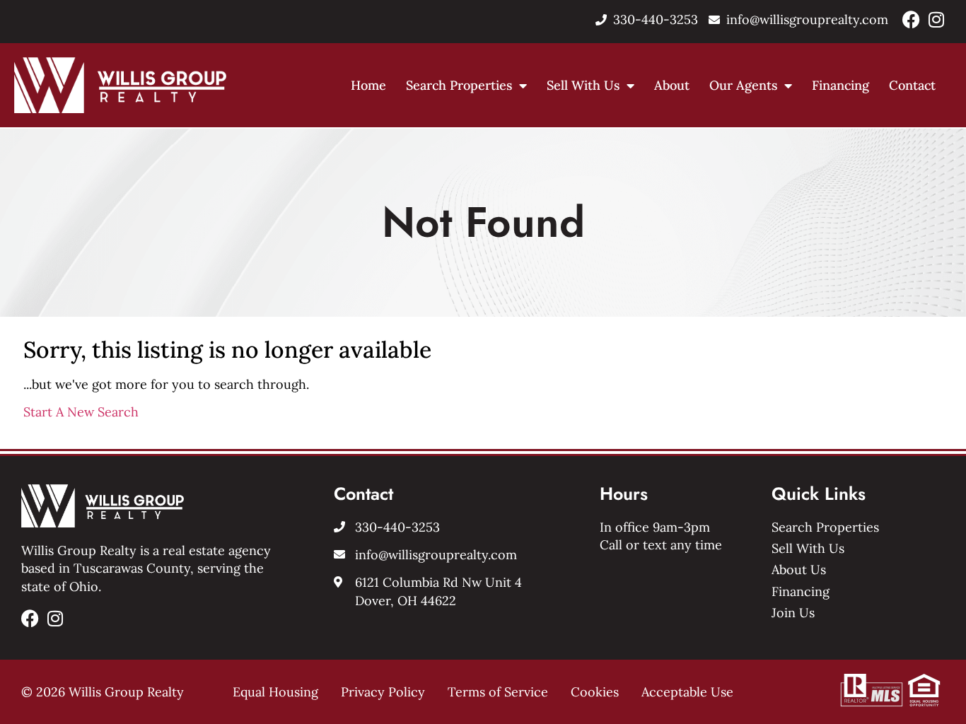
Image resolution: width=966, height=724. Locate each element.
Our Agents (743, 85)
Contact (912, 85)
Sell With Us (583, 85)
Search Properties (459, 85)
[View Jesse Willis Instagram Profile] (936, 19)
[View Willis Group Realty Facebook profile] (911, 19)
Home (368, 85)
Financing (840, 85)
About (671, 85)
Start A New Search (81, 412)
